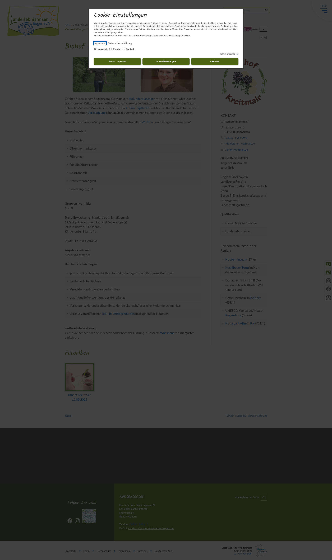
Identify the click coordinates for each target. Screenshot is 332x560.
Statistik (130, 49)
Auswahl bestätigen (166, 61)
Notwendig (103, 49)
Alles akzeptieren (117, 61)
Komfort (117, 49)
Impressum (100, 43)
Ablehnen (214, 61)
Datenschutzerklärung (120, 43)
